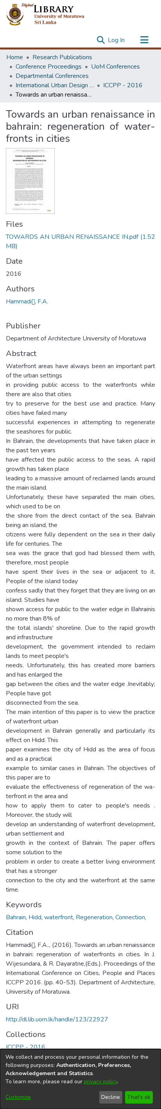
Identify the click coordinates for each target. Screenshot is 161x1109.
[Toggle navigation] (144, 40)
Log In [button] (116, 40)
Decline (110, 1097)
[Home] (52, 14)
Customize (18, 1097)
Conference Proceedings (49, 66)
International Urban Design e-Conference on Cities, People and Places (55, 85)
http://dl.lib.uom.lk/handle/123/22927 (57, 1019)
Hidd (35, 917)
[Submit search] (101, 40)
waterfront (58, 917)
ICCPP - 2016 (123, 85)
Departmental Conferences (52, 76)
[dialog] (80, 1079)
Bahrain (16, 917)
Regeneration (94, 917)
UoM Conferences (115, 66)
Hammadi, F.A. (27, 301)
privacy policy (100, 1081)
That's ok (138, 1097)
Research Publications (62, 57)
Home (14, 57)
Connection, (130, 917)
